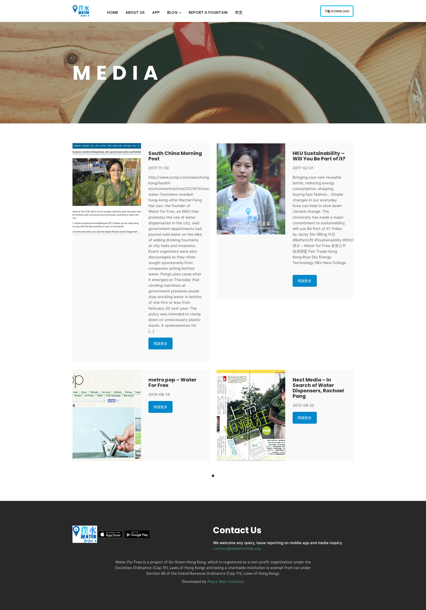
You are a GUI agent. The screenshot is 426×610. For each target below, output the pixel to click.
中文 (238, 12)
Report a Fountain (208, 12)
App (156, 12)
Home (112, 12)
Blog (173, 12)
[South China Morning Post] (106, 188)
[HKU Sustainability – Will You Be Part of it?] (251, 188)
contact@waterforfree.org (237, 548)
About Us (135, 12)
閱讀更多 (160, 343)
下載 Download (336, 11)
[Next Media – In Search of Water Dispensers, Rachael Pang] (251, 415)
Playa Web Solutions (226, 581)
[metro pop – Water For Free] (106, 415)
